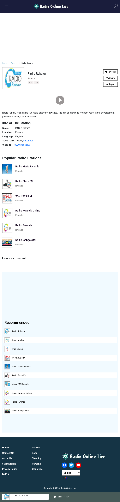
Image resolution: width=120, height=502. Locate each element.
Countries (37, 469)
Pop (30, 83)
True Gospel (17, 349)
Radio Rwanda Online (22, 393)
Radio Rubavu (18, 331)
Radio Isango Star (20, 410)
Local (35, 453)
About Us (7, 458)
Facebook (28, 140)
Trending (37, 458)
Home (4, 63)
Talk (36, 83)
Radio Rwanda (18, 402)
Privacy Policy (9, 469)
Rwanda (14, 63)
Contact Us (8, 453)
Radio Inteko (18, 340)
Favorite (36, 463)
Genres (36, 447)
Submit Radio (9, 463)
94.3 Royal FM (18, 357)
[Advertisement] (60, 36)
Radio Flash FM (19, 375)
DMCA (5, 474)
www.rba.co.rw (22, 144)
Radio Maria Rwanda (21, 366)
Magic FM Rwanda (20, 384)
